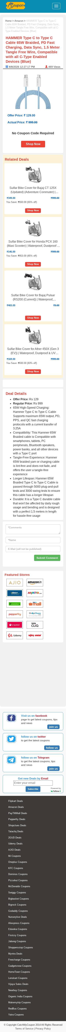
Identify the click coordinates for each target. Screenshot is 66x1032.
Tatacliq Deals (15, 831)
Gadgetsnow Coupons (20, 965)
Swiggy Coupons (17, 892)
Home (8, 20)
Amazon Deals (16, 807)
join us (53, 726)
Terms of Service (24, 1028)
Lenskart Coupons (17, 978)
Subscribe (33, 789)
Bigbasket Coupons (18, 898)
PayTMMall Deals (17, 813)
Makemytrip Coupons (19, 1002)
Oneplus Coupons (17, 862)
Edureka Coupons (17, 929)
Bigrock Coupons (17, 904)
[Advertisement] (33, 674)
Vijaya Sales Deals (18, 984)
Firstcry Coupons (17, 935)
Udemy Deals (15, 843)
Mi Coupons (14, 856)
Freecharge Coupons (19, 959)
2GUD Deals (14, 837)
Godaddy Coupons (18, 911)
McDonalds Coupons (19, 886)
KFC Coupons (15, 868)
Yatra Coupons (16, 1014)
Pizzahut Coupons (18, 880)
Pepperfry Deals (16, 819)
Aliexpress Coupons (19, 923)
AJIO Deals (14, 849)
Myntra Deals (15, 953)
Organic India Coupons (20, 996)
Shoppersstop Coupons (20, 947)
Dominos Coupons (18, 874)
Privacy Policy (43, 1028)
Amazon (18, 20)
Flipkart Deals (15, 801)
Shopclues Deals (17, 825)
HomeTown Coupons (19, 972)
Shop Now (33, 144)
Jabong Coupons (17, 941)
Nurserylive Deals (17, 917)
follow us (52, 747)
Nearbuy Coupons (17, 990)
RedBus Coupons (17, 1008)
